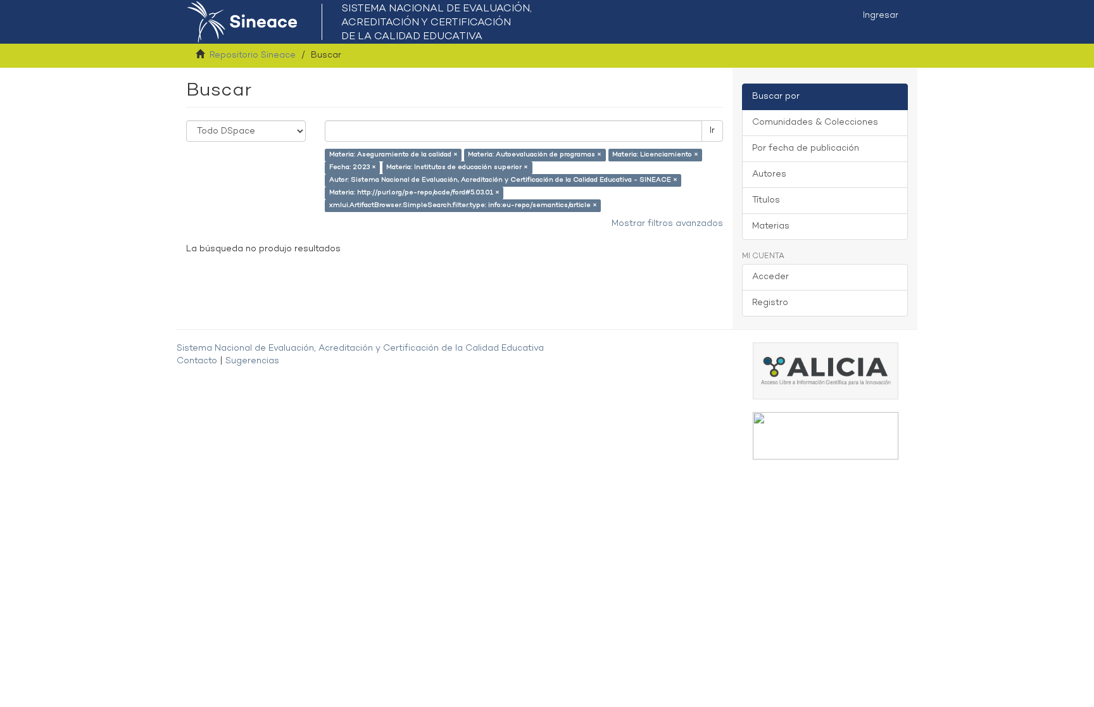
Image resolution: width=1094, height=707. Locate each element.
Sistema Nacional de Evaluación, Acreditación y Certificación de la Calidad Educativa (360, 348)
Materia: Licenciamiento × (655, 155)
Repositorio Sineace (253, 55)
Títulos (766, 200)
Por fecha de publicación (805, 148)
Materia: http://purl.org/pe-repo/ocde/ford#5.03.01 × (414, 192)
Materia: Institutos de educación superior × (457, 167)
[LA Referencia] (825, 436)
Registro (770, 303)
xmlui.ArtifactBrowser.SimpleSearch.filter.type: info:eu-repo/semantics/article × (463, 205)
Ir (712, 131)
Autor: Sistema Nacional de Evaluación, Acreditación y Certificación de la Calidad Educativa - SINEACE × (503, 180)
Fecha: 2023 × (352, 167)
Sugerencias (252, 361)
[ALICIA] (825, 371)
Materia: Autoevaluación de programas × (534, 155)
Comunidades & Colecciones (815, 122)
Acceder (770, 277)
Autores (769, 174)
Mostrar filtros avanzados (667, 224)
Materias (770, 226)
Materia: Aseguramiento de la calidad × (393, 155)
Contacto (197, 361)
